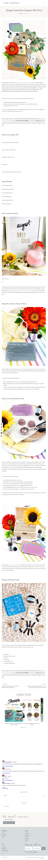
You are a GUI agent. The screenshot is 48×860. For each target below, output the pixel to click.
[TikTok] (31, 852)
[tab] (21, 727)
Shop (3, 836)
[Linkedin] (35, 852)
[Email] (1, 432)
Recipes (27, 838)
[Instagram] (26, 852)
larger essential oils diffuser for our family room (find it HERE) (21, 290)
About (3, 833)
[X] (1, 430)
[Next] (41, 712)
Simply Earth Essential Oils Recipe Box (25, 82)
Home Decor (28, 835)
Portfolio (4, 835)
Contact (4, 846)
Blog (28, 13)
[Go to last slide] (6, 712)
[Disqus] (24, 744)
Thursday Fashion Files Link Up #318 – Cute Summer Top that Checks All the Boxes (36, 686)
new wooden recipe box (14, 565)
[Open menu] (43, 3)
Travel (26, 840)
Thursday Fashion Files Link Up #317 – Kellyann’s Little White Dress (10, 686)
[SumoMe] (1, 435)
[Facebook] (27, 852)
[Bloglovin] (36, 852)
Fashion (26, 836)
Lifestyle (27, 833)
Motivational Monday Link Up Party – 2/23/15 (32, 724)
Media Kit (4, 848)
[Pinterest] (29, 852)
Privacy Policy (5, 850)
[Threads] (33, 852)
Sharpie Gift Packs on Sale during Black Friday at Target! (13, 724)
